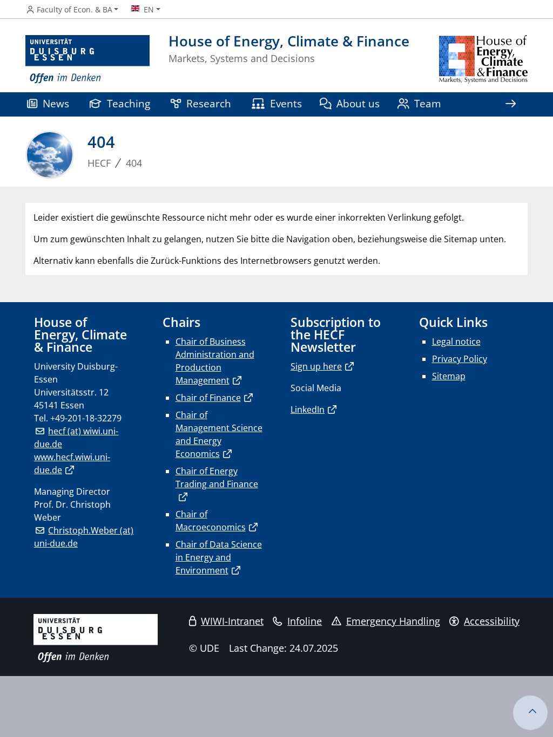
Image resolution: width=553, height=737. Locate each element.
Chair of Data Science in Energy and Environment (219, 557)
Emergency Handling (393, 621)
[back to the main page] (483, 59)
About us (358, 103)
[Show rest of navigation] (510, 104)
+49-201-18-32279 (86, 418)
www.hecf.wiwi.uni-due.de (72, 463)
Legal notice (456, 341)
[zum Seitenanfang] (530, 712)
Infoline (304, 621)
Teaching (128, 103)
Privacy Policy (459, 359)
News (56, 103)
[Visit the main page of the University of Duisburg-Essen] (87, 59)
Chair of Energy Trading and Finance (217, 477)
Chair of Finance (208, 398)
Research (208, 103)
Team (427, 103)
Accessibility (492, 621)
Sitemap (449, 376)
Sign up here (316, 366)
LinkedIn (308, 409)
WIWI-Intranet (232, 621)
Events (286, 103)
